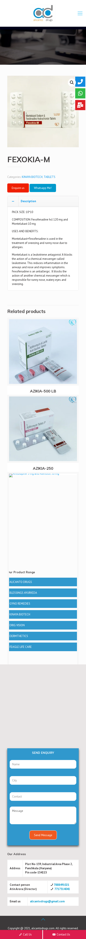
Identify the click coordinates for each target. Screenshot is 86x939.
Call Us (27, 934)
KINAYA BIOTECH (32, 177)
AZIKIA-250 (43, 468)
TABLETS (49, 177)
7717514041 (62, 889)
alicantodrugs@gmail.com (47, 901)
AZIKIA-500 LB (43, 391)
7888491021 (61, 885)
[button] (72, 83)
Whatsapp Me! (43, 188)
